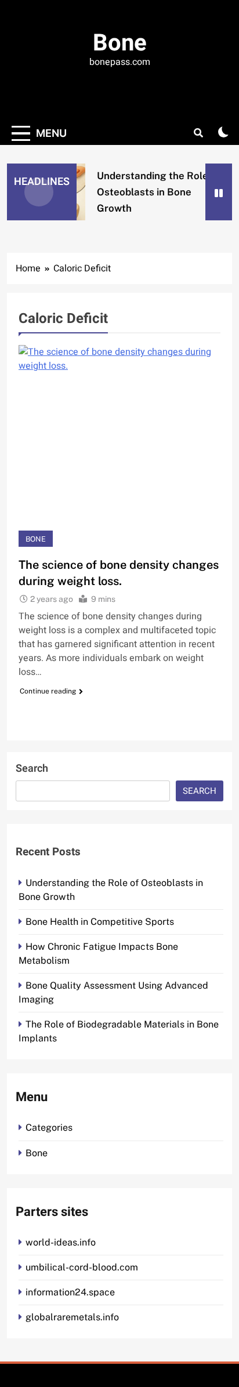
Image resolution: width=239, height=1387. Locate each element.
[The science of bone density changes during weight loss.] (119, 446)
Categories (49, 1127)
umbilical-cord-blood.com (82, 1267)
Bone (120, 43)
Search (32, 768)
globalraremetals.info (72, 1317)
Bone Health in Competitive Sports (100, 921)
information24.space (70, 1292)
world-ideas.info (61, 1242)
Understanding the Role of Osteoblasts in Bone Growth (156, 192)
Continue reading (48, 691)
